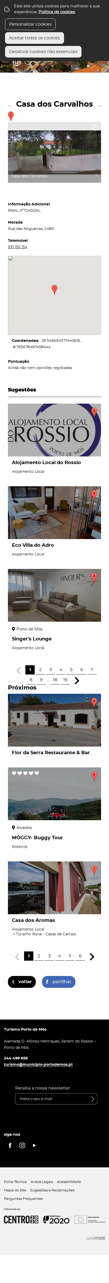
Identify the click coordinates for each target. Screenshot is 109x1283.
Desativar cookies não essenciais (43, 52)
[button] (54, 290)
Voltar (25, 982)
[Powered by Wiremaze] (96, 1238)
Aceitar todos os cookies (34, 38)
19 (65, 680)
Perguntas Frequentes (23, 1199)
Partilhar (62, 982)
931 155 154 (17, 247)
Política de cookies (57, 12)
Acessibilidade (69, 1182)
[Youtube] (34, 1145)
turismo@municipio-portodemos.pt (38, 1065)
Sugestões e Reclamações (52, 1190)
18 (55, 680)
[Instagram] (22, 1145)
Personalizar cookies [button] (30, 24)
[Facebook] (10, 1145)
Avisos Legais (42, 1182)
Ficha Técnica (15, 1182)
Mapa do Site (15, 1190)
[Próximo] (76, 680)
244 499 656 (16, 1058)
